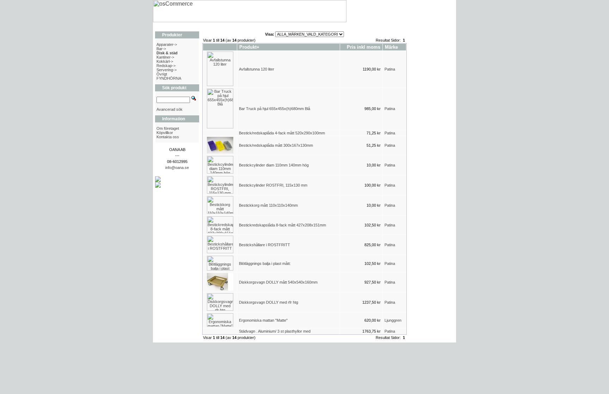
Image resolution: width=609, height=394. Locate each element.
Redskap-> (166, 65)
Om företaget (167, 128)
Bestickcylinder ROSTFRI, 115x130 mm (273, 185)
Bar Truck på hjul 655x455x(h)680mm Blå (274, 109)
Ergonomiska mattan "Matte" (263, 320)
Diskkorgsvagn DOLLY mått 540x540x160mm (278, 282)
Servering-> (166, 70)
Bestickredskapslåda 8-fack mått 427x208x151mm (282, 225)
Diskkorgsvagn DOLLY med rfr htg (268, 302)
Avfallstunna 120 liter (256, 69)
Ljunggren (393, 320)
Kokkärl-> (164, 61)
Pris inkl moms (363, 47)
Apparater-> (166, 44)
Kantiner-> (165, 57)
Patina (390, 69)
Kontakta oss (167, 137)
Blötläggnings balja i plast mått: (265, 263)
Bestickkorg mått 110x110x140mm (268, 205)
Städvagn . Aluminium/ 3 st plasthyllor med (274, 331)
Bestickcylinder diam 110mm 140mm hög (274, 165)
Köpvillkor (164, 133)
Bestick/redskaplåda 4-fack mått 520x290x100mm (282, 133)
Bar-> (161, 49)
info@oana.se (177, 167)
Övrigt (161, 74)
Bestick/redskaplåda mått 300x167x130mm (276, 145)
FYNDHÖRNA (168, 78)
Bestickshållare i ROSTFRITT (264, 245)
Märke (391, 47)
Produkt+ (249, 47)
